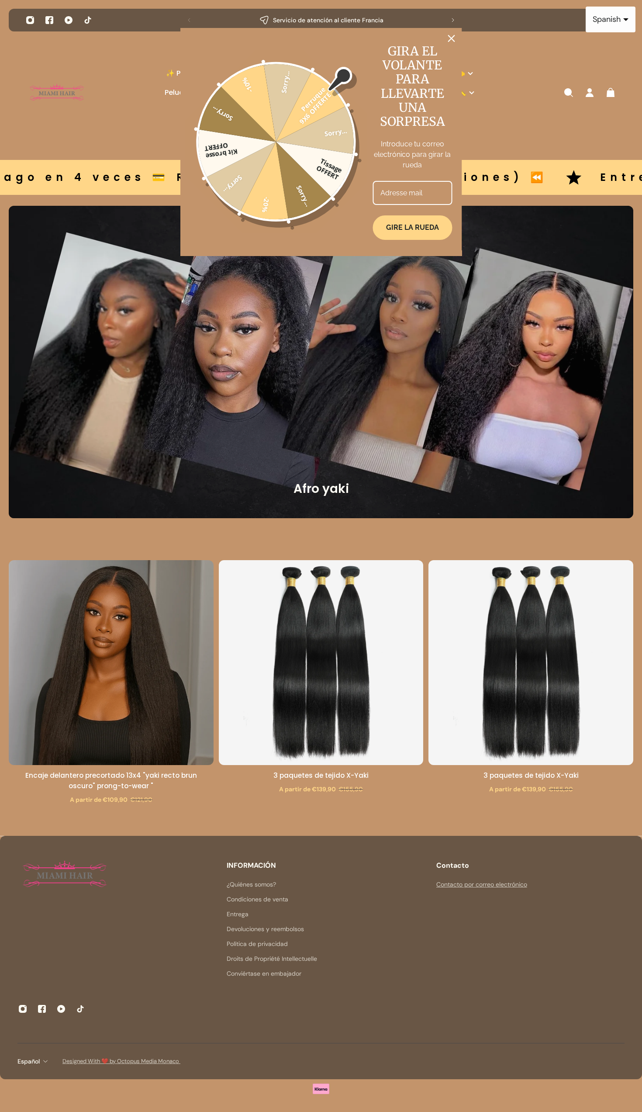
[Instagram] (30, 20)
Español (28, 1061)
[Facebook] (49, 20)
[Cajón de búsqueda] (568, 92)
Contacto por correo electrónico (481, 884)
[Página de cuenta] (589, 92)
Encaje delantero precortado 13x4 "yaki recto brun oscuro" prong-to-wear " (111, 780)
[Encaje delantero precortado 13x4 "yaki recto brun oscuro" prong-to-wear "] (111, 662)
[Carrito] (610, 92)
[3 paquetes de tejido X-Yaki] (321, 662)
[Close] (451, 38)
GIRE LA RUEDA (412, 227)
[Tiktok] (87, 20)
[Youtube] (68, 20)
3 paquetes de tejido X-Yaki (321, 775)
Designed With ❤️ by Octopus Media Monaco (121, 1061)
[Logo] (56, 92)
